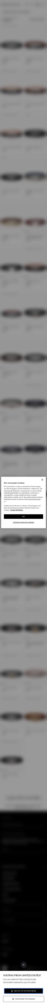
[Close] (24, 965)
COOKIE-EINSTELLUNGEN (23, 522)
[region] (23, 502)
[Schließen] (42, 480)
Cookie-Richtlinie (16, 510)
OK (23, 516)
